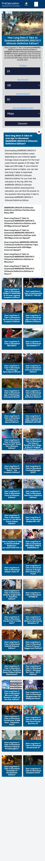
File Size (23, 66)
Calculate (22, 123)
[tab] (22, 210)
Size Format (23, 80)
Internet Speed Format (23, 108)
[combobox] (36, 4)
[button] (22, 210)
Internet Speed (23, 94)
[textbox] (36, 4)
